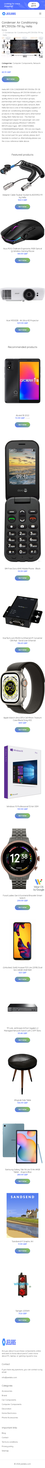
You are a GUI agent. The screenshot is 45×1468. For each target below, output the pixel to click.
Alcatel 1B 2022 (22, 415)
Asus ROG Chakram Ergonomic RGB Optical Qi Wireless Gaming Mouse (22, 249)
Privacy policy (7, 1446)
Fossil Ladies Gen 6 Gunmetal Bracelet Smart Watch (22, 896)
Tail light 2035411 (22, 1311)
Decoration (6, 1409)
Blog (4, 1433)
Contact (5, 1437)
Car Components (9, 1400)
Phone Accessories (10, 1417)
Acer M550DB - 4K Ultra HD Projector (22, 320)
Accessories (7, 1391)
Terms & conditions (10, 1442)
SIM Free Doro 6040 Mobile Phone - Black (22, 568)
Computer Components (22, 63)
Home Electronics (9, 1413)
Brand (4, 1395)
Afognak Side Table (22, 1100)
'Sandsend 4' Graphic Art (22, 1241)
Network (36, 63)
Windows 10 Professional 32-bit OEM (22, 806)
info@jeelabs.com (9, 1377)
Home (4, 30)
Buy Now (11, 79)
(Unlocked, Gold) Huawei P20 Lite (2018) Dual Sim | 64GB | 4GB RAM (22, 968)
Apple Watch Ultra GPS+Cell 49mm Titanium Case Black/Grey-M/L (22, 719)
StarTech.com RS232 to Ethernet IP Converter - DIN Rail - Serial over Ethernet (22, 639)
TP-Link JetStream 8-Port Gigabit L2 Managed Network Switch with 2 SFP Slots (22, 1029)
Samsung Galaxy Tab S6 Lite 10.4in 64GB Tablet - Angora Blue (22, 1170)
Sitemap (5, 1451)
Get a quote (33, 5)
